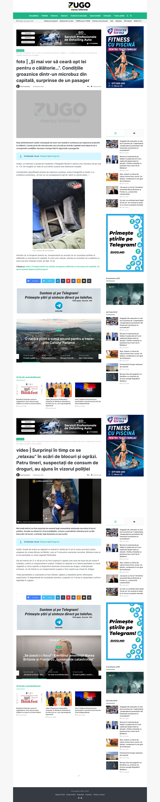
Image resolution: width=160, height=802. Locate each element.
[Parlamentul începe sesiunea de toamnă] (112, 367)
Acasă (20, 53)
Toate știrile (119, 16)
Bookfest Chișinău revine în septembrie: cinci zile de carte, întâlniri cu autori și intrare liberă (28, 401)
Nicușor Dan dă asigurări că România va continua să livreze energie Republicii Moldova (59, 341)
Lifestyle (107, 16)
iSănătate (118, 21)
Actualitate (34, 16)
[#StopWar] (79, 6)
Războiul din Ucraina (66, 21)
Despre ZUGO (60, 794)
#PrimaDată (128, 21)
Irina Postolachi (25, 86)
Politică (45, 16)
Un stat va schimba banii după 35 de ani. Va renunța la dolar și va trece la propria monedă (132, 202)
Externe (54, 16)
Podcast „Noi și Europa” (100, 21)
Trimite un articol (99, 794)
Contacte (89, 794)
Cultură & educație (79, 16)
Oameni (64, 16)
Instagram (54, 156)
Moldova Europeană (51, 21)
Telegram (44, 156)
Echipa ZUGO (70, 794)
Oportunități (95, 16)
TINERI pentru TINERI (83, 21)
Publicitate (80, 794)
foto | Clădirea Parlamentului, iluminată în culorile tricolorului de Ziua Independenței (88, 401)
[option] (79, 6)
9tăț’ (111, 21)
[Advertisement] (125, 108)
